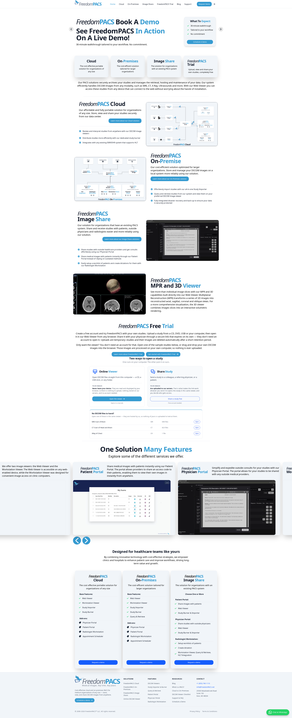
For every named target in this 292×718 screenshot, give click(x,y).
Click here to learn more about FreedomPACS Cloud (182, 124)
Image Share (147, 4)
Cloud (121, 4)
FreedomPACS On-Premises (130, 688)
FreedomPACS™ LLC (92, 711)
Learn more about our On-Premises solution (169, 179)
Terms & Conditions (209, 711)
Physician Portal (154, 698)
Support (188, 4)
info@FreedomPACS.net (205, 687)
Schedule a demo (83, 700)
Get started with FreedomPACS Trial (161, 354)
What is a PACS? (178, 687)
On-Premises (133, 4)
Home (112, 4)
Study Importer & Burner (157, 687)
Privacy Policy (195, 711)
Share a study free (175, 399)
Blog (179, 4)
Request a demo (98, 662)
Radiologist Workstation (157, 702)
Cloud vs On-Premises (180, 691)
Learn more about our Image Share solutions (122, 239)
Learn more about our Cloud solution (125, 121)
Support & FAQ (177, 698)
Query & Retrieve (154, 691)
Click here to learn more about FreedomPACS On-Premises (110, 179)
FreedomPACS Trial (165, 4)
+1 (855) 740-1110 (203, 683)
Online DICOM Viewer (132, 699)
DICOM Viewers (154, 683)
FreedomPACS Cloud (131, 683)
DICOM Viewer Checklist (181, 694)
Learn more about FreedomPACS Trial (128, 354)
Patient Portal (153, 694)
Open (197, 422)
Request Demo (204, 4)
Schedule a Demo (178, 702)
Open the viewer (116, 399)
